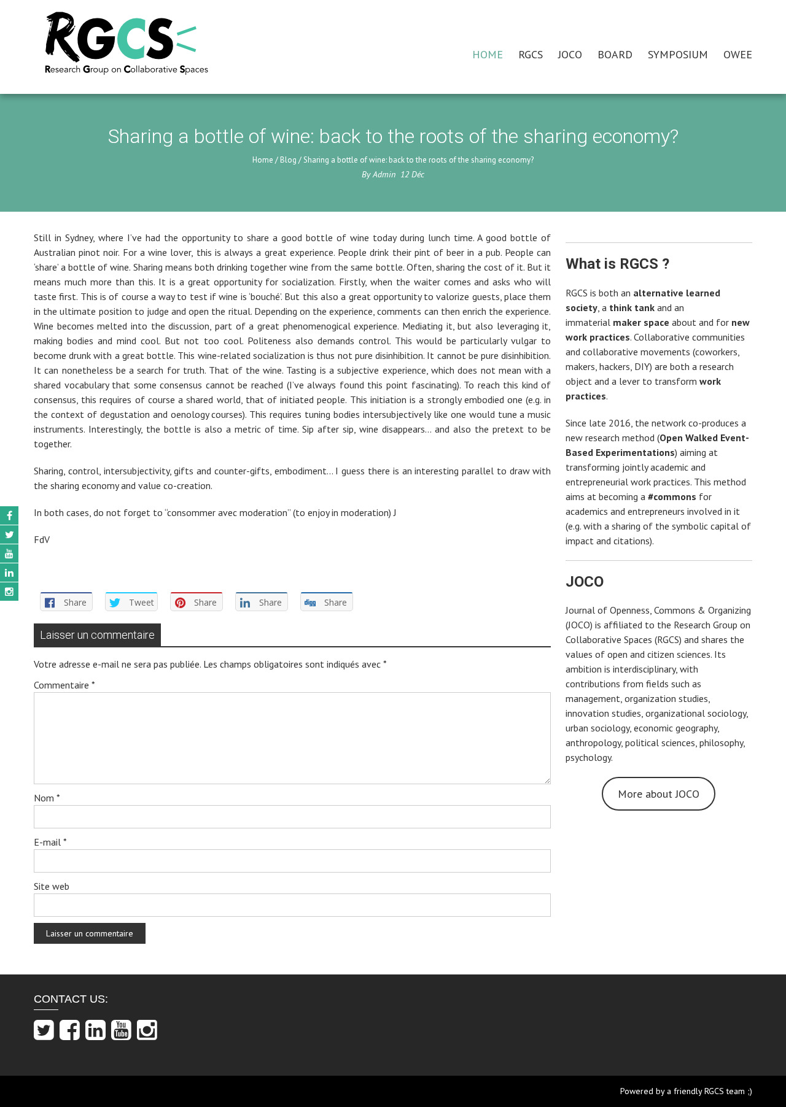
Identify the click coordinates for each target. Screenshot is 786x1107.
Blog (288, 160)
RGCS (530, 54)
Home (262, 160)
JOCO (570, 54)
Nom (47, 798)
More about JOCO (658, 794)
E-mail (50, 842)
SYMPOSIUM (678, 54)
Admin (384, 174)
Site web (51, 886)
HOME (487, 54)
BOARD (614, 54)
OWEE (737, 54)
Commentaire (64, 685)
